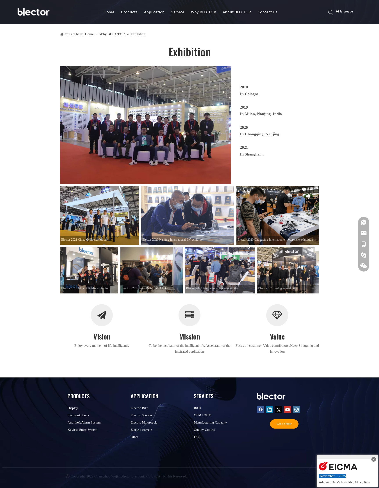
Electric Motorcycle (144, 422)
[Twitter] (278, 409)
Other (134, 437)
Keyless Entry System (82, 429)
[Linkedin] (269, 409)
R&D (197, 408)
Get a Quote (284, 423)
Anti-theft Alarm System (84, 422)
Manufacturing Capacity (210, 422)
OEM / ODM (202, 415)
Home (109, 12)
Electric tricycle (141, 429)
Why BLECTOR (203, 12)
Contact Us (268, 12)
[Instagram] (296, 409)
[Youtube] (287, 409)
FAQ (197, 437)
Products (129, 12)
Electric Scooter (141, 415)
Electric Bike (139, 408)
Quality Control (204, 429)
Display (73, 408)
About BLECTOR (237, 12)
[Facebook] (260, 409)
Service (177, 12)
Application (154, 12)
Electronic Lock (78, 415)
